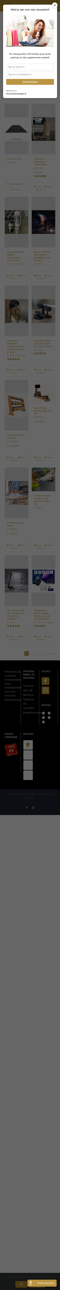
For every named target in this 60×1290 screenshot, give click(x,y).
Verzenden (30, 82)
